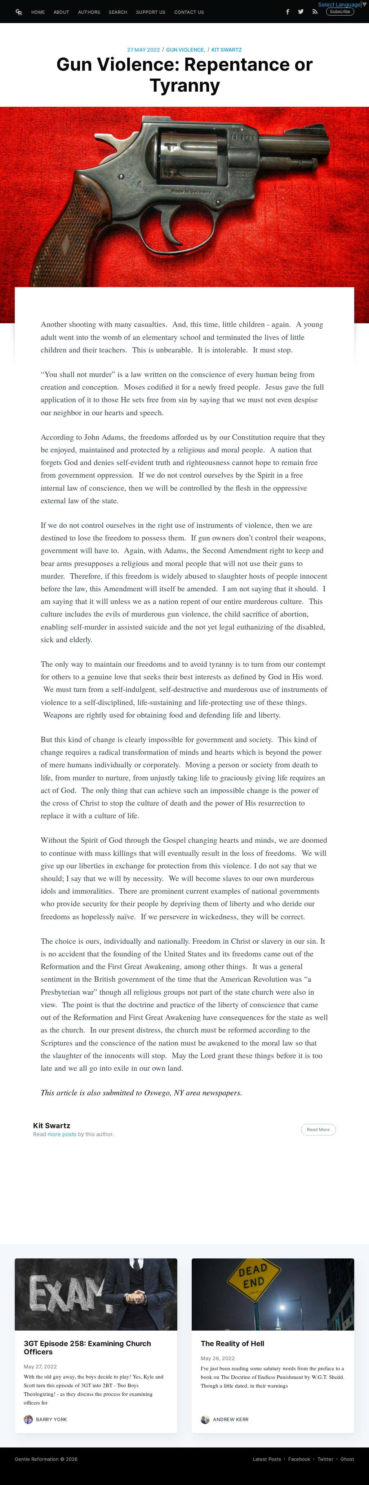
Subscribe (340, 11)
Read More (318, 1129)
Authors (89, 12)
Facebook (299, 1459)
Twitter (325, 1459)
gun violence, (185, 50)
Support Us (151, 12)
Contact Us (189, 12)
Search (118, 12)
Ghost (347, 1459)
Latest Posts (267, 1459)
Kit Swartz (227, 50)
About (62, 12)
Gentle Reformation (37, 1459)
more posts (62, 1134)
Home (38, 12)
